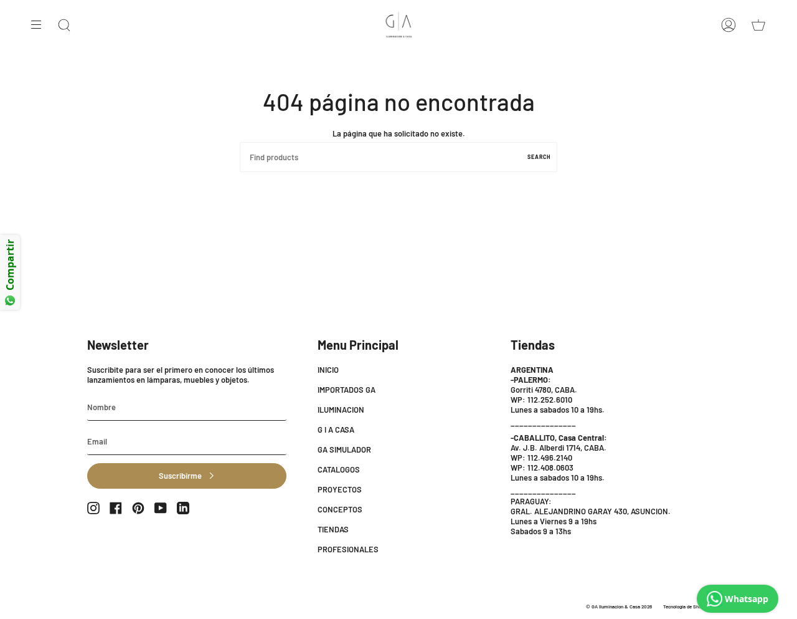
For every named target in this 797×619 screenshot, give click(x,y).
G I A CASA (336, 429)
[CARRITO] (758, 25)
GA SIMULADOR (344, 449)
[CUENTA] (728, 25)
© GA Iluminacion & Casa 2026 (619, 606)
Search (539, 156)
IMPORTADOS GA (346, 390)
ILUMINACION (341, 410)
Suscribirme (180, 476)
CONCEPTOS (340, 509)
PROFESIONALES (348, 549)
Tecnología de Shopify (686, 606)
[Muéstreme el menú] (40, 25)
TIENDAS (333, 529)
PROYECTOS (340, 489)
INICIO (328, 370)
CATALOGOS (339, 469)
